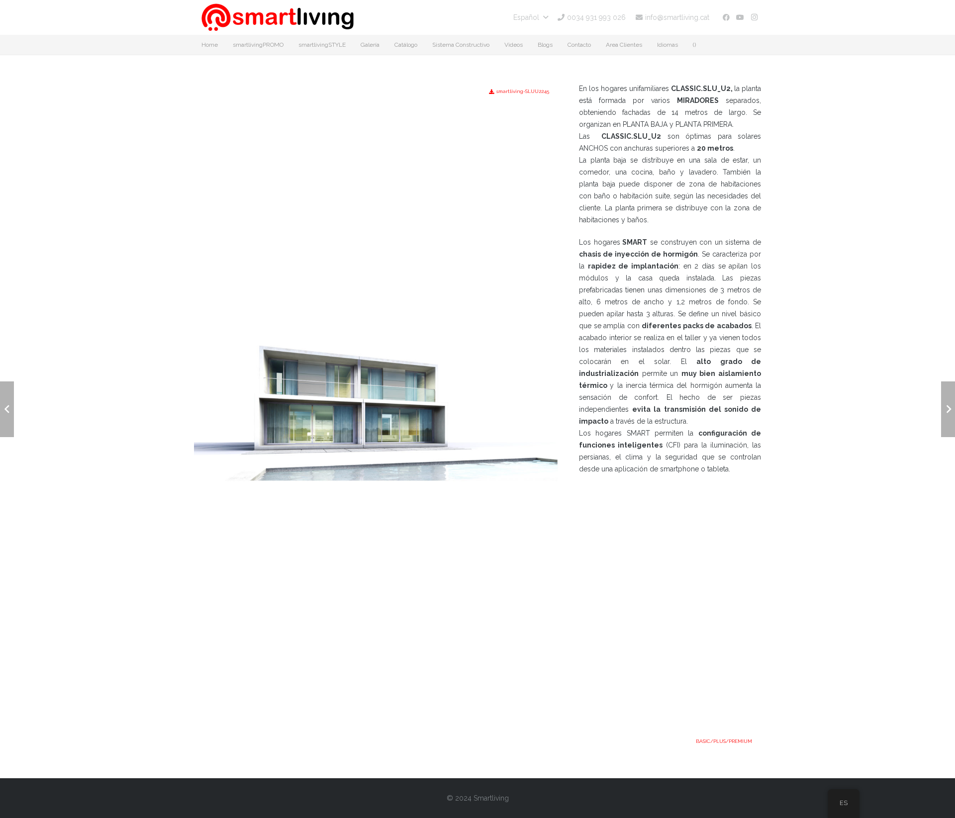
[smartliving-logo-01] (277, 17)
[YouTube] (740, 17)
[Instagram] (754, 17)
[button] (530, 17)
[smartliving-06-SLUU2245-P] (376, 218)
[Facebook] (726, 17)
